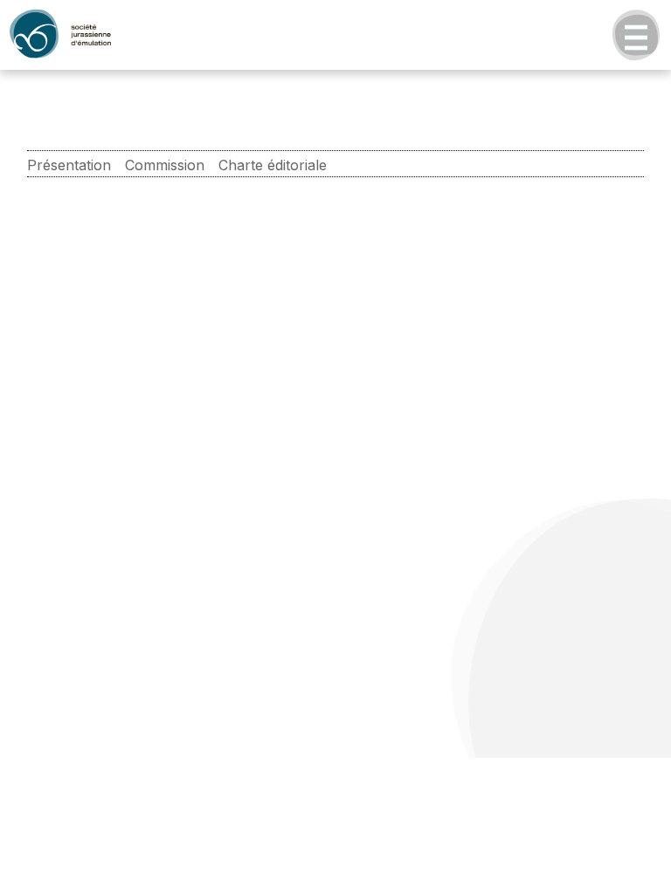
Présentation (69, 165)
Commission (164, 165)
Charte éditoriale (272, 165)
